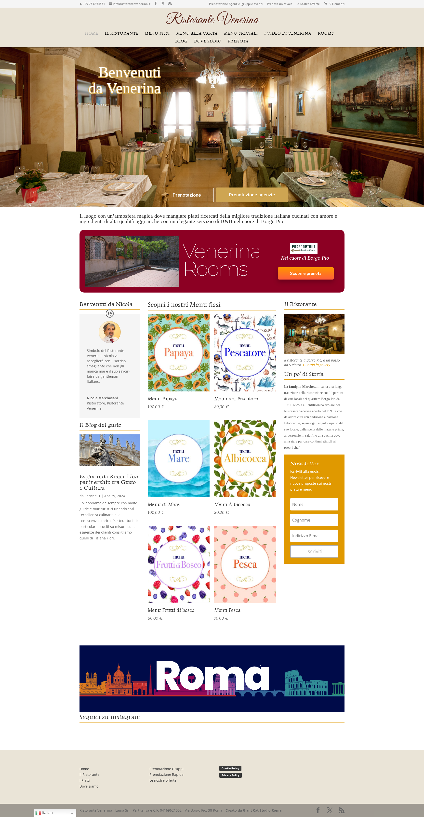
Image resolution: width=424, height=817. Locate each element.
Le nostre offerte (162, 780)
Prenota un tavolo (279, 4)
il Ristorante (121, 34)
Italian (47, 813)
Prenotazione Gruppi (166, 768)
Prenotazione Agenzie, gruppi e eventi (236, 4)
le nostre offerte (308, 4)
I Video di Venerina (287, 34)
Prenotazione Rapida (166, 774)
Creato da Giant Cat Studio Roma (253, 810)
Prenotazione (187, 195)
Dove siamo (89, 786)
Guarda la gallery (316, 364)
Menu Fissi (157, 34)
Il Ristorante (89, 774)
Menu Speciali (241, 34)
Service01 (92, 496)
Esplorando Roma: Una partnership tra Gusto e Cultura (109, 482)
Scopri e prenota (305, 273)
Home (91, 34)
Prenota (238, 41)
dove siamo (208, 41)
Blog (181, 41)
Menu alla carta (197, 34)
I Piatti (85, 780)
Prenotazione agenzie (252, 195)
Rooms (326, 34)
